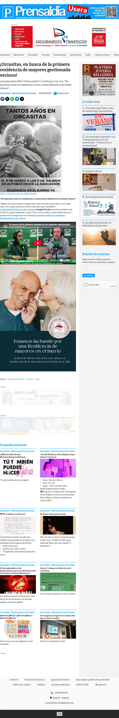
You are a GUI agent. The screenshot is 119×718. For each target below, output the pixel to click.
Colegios (41, 684)
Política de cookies (22, 684)
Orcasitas (33, 55)
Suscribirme (88, 275)
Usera (37, 379)
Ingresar (101, 684)
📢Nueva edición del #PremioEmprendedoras (13, 455)
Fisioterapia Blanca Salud (99, 197)
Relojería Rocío (93, 171)
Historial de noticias (35, 679)
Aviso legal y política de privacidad (92, 679)
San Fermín (75, 55)
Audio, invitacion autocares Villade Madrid (18, 193)
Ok (59, 714)
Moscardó (19, 55)
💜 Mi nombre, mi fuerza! (12, 514)
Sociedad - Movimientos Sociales (18, 93)
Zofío (88, 55)
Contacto (14, 679)
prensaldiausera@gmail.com (60, 703)
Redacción (63, 93)
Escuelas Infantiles (60, 684)
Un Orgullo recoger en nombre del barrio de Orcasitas (57, 616)
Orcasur (45, 55)
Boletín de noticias (95, 254)
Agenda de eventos (60, 679)
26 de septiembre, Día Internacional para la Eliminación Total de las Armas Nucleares (18, 570)
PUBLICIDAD (82, 684)
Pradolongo (60, 55)
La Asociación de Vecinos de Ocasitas (17, 209)
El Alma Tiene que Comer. (53, 514)
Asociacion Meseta (16, 379)
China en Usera (102, 55)
